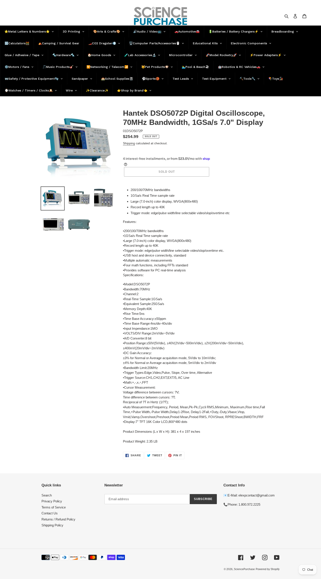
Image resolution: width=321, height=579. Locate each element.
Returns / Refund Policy (58, 519)
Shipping (129, 143)
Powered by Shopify (268, 569)
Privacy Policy (51, 501)
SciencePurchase (244, 569)
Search (46, 495)
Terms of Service (53, 507)
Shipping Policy (52, 525)
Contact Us (49, 513)
